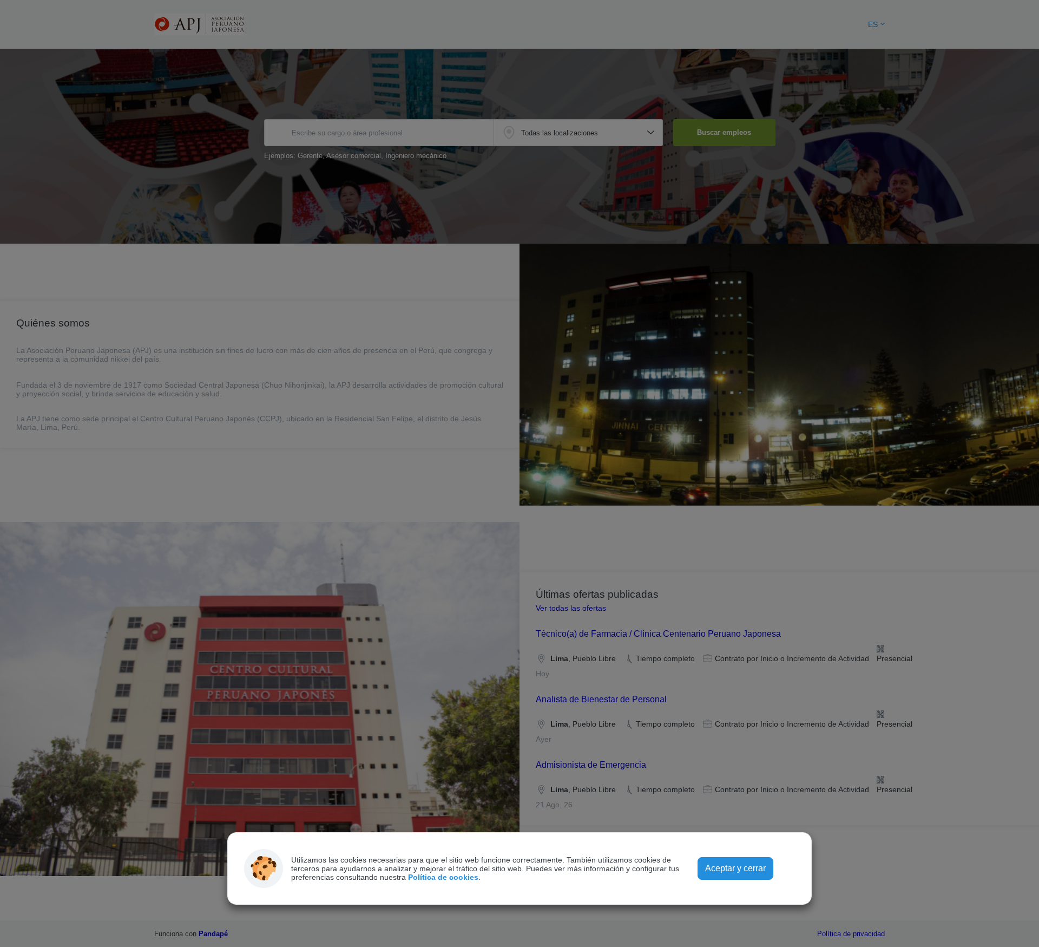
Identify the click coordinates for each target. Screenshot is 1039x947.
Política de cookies (443, 877)
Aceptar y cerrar (735, 868)
